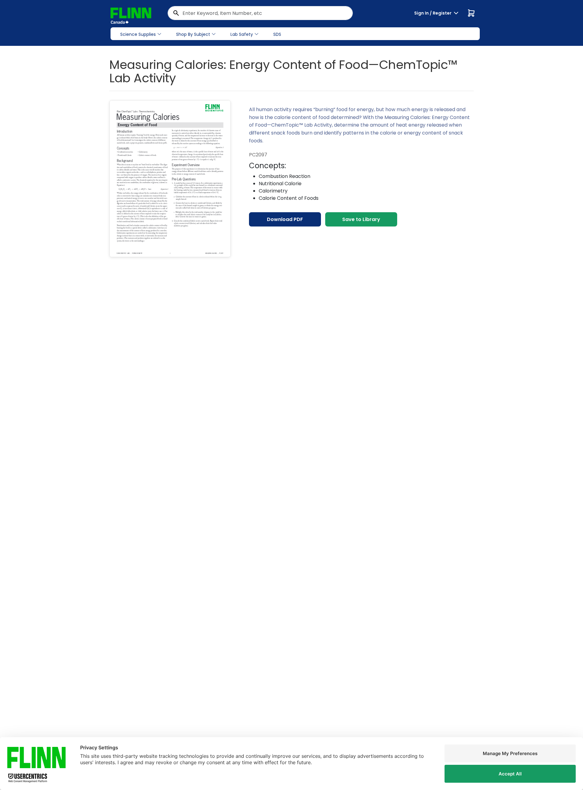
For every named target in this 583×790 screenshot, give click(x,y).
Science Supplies (138, 34)
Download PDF (285, 219)
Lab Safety (241, 34)
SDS (277, 34)
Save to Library (361, 219)
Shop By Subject (193, 34)
